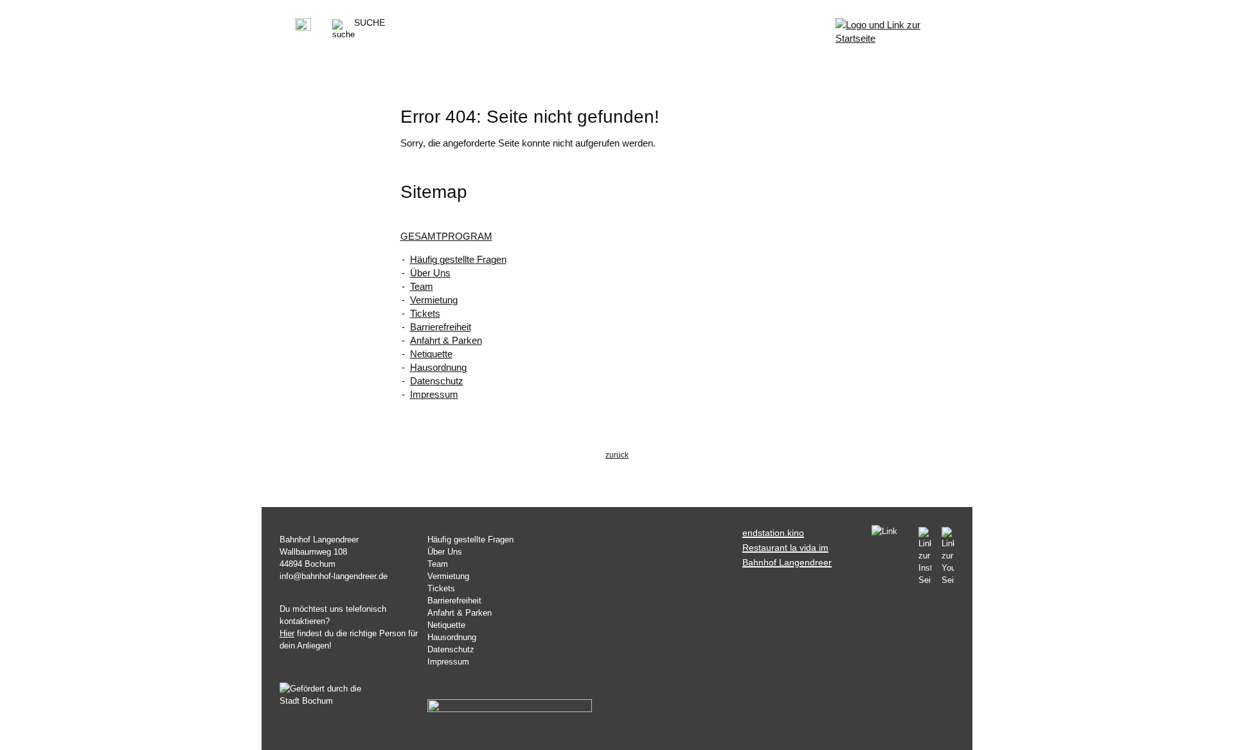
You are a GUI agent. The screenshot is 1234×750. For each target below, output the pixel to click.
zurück (617, 455)
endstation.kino (773, 533)
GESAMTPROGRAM (446, 236)
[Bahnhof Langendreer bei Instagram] (924, 556)
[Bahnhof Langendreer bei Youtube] (945, 556)
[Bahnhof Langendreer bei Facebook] (889, 532)
